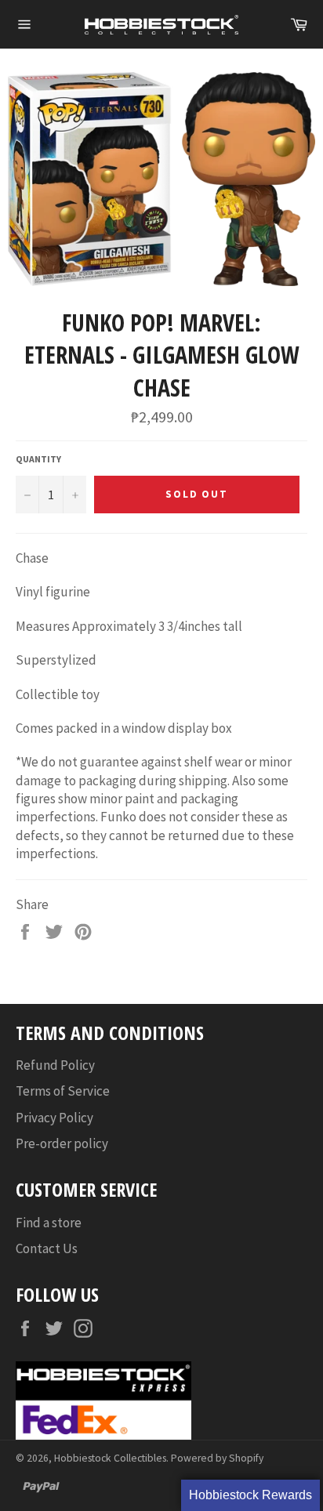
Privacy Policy (54, 1117)
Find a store (49, 1222)
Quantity (38, 459)
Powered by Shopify (217, 1458)
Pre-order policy (62, 1143)
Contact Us (47, 1248)
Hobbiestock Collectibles (110, 1458)
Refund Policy (55, 1065)
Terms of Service (63, 1091)
